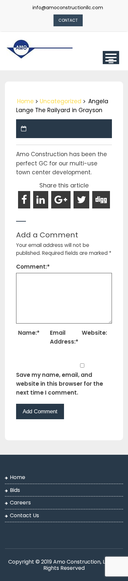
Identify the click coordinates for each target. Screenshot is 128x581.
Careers (20, 502)
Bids (15, 490)
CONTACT (68, 20)
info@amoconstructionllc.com (67, 7)
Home (25, 101)
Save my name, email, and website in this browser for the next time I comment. (59, 384)
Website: (94, 333)
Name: (29, 333)
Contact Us (24, 515)
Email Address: (64, 337)
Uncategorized (60, 101)
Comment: (33, 267)
